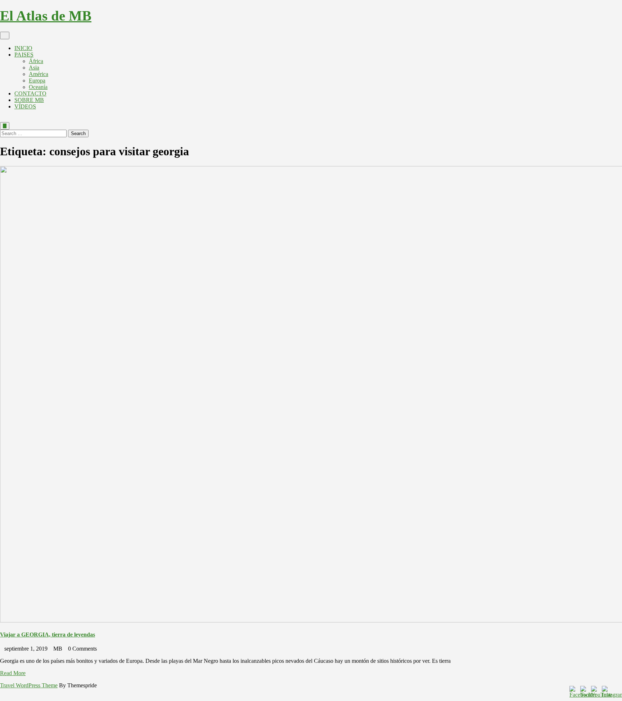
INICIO (23, 48)
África (36, 61)
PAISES (23, 55)
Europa (37, 80)
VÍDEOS (25, 106)
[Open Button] (4, 35)
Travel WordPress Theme (29, 685)
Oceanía (38, 87)
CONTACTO (30, 93)
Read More (13, 673)
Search (78, 133)
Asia (34, 67)
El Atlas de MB (45, 15)
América (38, 74)
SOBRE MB (29, 100)
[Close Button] (2, 119)
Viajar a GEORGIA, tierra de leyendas (47, 634)
